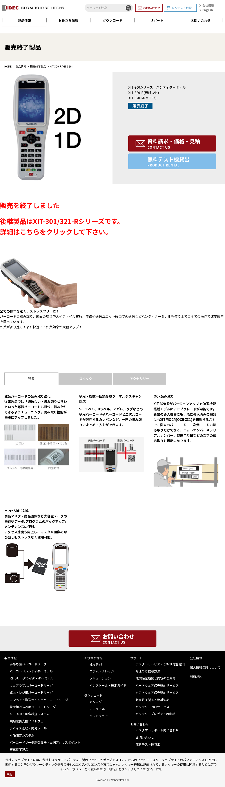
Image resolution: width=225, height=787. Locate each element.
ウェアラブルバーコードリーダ (31, 685)
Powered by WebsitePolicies (112, 780)
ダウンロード (112, 20)
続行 (10, 774)
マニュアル (97, 709)
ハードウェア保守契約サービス (157, 685)
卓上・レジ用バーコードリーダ (31, 692)
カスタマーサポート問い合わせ (157, 730)
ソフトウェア (98, 716)
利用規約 (196, 676)
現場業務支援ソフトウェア (28, 721)
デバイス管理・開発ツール (28, 728)
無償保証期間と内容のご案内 (156, 678)
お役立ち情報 (68, 20)
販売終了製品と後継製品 (152, 700)
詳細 (159, 769)
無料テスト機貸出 (183, 8)
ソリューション (100, 678)
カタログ (95, 701)
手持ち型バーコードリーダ (28, 664)
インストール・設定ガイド (107, 685)
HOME (8, 66)
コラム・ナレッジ (101, 671)
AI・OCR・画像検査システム (30, 714)
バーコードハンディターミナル (31, 671)
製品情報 (24, 20)
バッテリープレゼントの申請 (155, 714)
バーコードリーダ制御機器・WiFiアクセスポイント (45, 742)
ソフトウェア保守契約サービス (157, 692)
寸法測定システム (22, 735)
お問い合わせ (151, 8)
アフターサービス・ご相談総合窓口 (160, 664)
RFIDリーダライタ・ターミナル (31, 678)
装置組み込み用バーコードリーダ (33, 707)
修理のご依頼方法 (148, 671)
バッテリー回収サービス (152, 707)
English (207, 10)
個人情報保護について (205, 667)
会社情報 (208, 5)
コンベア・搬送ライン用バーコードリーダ (39, 700)
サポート (156, 20)
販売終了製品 (38, 66)
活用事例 (95, 664)
